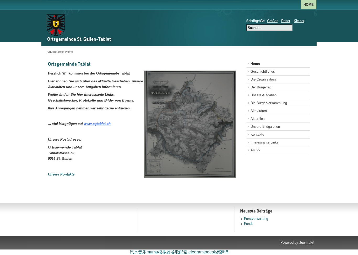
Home (308, 5)
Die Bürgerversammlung (269, 103)
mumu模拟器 (159, 252)
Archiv (255, 150)
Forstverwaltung (256, 219)
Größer (272, 21)
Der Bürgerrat (261, 87)
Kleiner (299, 21)
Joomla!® (306, 243)
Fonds (248, 224)
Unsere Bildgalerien (265, 127)
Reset (285, 21)
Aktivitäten (259, 111)
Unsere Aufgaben (263, 95)
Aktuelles (258, 119)
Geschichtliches (263, 71)
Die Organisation (263, 79)
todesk (210, 252)
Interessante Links (265, 142)
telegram (195, 252)
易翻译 (222, 252)
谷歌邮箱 (179, 252)
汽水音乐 (138, 252)
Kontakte (257, 134)
